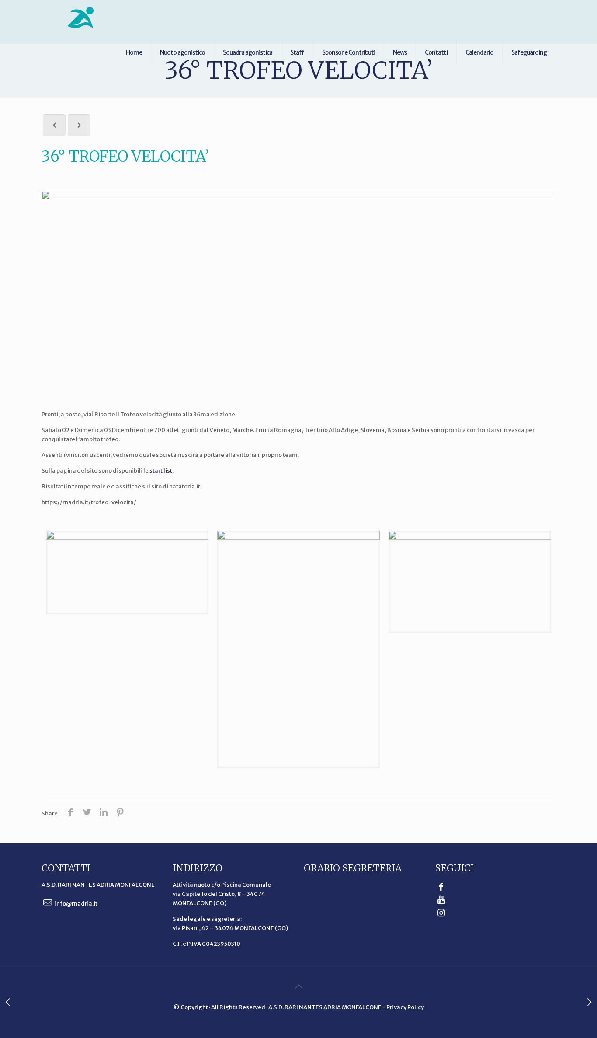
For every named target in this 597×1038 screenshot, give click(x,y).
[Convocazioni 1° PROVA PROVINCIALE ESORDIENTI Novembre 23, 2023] (7, 1003)
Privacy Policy (405, 1007)
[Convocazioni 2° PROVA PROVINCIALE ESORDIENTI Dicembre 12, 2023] (589, 1003)
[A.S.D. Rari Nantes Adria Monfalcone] (80, 17)
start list (160, 470)
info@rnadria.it (75, 903)
